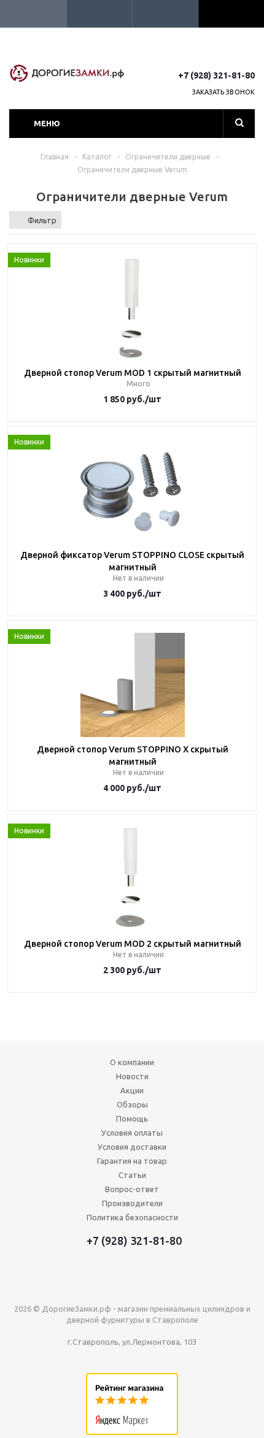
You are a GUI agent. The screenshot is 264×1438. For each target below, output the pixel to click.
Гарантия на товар (132, 1161)
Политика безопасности (132, 1217)
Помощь (132, 1118)
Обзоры (132, 1104)
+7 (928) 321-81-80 (216, 75)
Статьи (132, 1175)
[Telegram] (224, 53)
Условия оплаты (132, 1132)
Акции (132, 1090)
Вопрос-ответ (132, 1189)
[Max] (201, 53)
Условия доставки (132, 1146)
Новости (132, 1076)
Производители (132, 1203)
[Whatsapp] (247, 53)
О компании (132, 1062)
